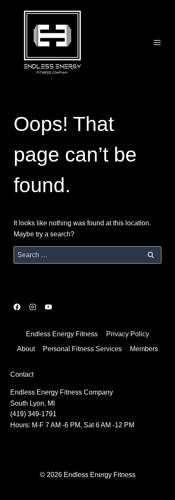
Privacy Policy (127, 334)
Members (144, 348)
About (26, 348)
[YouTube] (48, 307)
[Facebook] (17, 307)
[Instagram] (33, 307)
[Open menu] (157, 42)
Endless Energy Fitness (62, 334)
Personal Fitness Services (82, 348)
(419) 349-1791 (33, 414)
